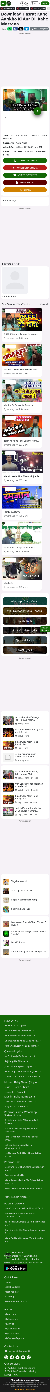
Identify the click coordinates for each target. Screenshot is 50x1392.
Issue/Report (25, 182)
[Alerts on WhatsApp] (45, 629)
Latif (26, 1086)
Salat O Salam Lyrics (25, 630)
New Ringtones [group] (38, 8)
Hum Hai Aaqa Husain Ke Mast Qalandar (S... (20, 1215)
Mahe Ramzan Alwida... (17, 1196)
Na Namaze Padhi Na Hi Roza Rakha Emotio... (23, 1155)
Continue (19, 1389)
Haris (18, 1086)
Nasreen (22, 1106)
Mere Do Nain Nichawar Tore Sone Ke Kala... (24, 1240)
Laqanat (10, 1092)
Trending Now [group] (7, 8)
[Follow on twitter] (17, 1357)
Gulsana (10, 1101)
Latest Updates (12, 1286)
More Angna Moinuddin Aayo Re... (23, 1071)
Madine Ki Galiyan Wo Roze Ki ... (22, 1030)
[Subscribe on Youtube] (23, 1357)
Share (25, 190)
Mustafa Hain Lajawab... (18, 1025)
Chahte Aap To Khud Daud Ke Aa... (23, 1040)
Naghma (10, 1106)
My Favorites (11, 1319)
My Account (11, 1314)
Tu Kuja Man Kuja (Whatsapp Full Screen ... (21, 1122)
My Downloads (12, 1328)
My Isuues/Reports (14, 1338)
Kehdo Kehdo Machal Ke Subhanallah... (24, 1190)
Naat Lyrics (25, 650)
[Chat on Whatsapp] (6, 1357)
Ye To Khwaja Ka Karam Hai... (20, 1056)
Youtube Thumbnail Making (19, 1367)
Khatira (22, 1101)
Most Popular (12, 1291)
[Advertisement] (25, 60)
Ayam (32, 1101)
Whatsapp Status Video (25, 601)
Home (8, 1282)
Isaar (8, 1086)
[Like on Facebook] (12, 1357)
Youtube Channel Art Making (20, 1371)
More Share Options (41, 29)
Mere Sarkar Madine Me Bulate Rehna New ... (24, 1182)
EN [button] (34, 3)
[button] (22, 3)
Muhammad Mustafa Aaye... (20, 1035)
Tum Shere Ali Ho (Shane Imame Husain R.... (25, 1232)
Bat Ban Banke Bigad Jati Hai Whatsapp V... (19, 1146)
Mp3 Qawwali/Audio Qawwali (25, 611)
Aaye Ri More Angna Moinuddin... (23, 1076)
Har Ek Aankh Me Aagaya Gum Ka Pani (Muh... (22, 1130)
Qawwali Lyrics (25, 640)
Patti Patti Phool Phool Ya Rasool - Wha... (22, 1138)
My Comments (12, 1333)
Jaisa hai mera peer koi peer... (20, 1066)
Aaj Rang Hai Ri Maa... (17, 1061)
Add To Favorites (25, 175)
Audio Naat (25, 620)
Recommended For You (16, 1301)
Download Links (25, 161)
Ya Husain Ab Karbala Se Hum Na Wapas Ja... (25, 1223)
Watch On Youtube (25, 168)
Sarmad (22, 1092)
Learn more (30, 1390)
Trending (9, 1296)
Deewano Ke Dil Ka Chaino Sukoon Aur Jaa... (24, 1168)
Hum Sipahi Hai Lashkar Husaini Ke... (24, 1208)
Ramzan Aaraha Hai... (17, 1175)
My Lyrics (9, 1323)
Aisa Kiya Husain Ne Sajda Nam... (22, 1045)
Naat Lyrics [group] (22, 8)
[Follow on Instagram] (29, 1357)
